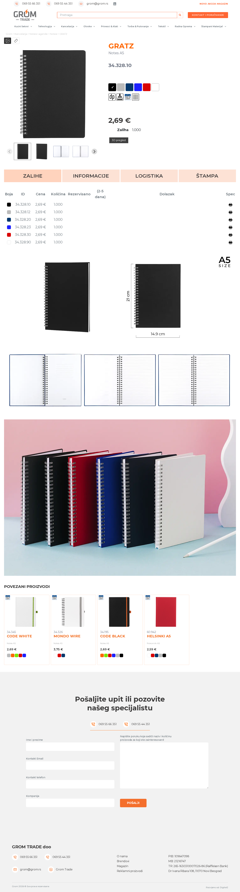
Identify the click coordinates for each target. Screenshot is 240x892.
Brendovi (123, 861)
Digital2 (224, 887)
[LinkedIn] (114, 3)
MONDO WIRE (67, 636)
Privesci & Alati (109, 26)
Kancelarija (67, 26)
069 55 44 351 (63, 3)
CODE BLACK (112, 636)
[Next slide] (94, 151)
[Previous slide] (9, 151)
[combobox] (117, 15)
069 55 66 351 (31, 3)
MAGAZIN (222, 3)
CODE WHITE (19, 636)
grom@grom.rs (97, 3)
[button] (22, 151)
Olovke (87, 26)
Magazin (122, 866)
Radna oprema (183, 26)
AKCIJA (212, 3)
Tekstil (162, 26)
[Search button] (180, 15)
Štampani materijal (212, 26)
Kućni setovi (21, 26)
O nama (122, 856)
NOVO (203, 3)
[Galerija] (7, 41)
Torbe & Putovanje (138, 26)
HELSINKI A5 (159, 636)
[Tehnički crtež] (16, 41)
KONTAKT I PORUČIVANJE (208, 15)
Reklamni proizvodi (130, 871)
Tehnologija (45, 26)
